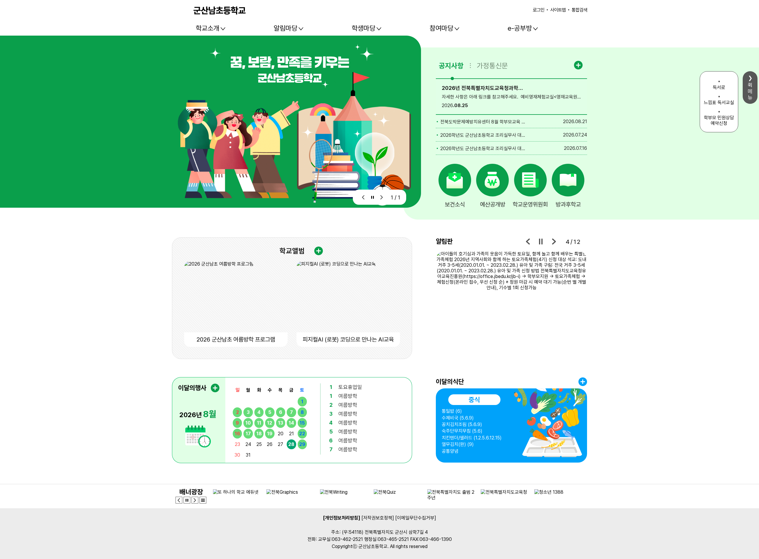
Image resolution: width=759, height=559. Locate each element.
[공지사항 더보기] (579, 65)
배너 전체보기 (203, 500)
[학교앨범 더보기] (318, 251)
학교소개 (207, 28)
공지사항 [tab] (451, 65)
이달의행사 (192, 388)
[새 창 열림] (511, 305)
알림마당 (285, 28)
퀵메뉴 (750, 91)
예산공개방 (492, 204)
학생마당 (363, 28)
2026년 (197, 414)
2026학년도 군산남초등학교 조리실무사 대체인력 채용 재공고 (483, 135)
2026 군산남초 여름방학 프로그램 (236, 339)
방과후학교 (568, 204)
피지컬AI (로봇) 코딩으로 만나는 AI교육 (348, 339)
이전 (363, 197)
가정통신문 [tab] (492, 65)
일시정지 (372, 197)
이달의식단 (450, 381)
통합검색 (579, 10)
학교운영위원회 (530, 204)
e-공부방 (520, 28)
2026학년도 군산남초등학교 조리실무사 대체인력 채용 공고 (483, 148)
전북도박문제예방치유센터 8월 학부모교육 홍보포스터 (483, 122)
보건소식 (455, 204)
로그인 (538, 10)
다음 (381, 197)
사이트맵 (558, 10)
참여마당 (441, 28)
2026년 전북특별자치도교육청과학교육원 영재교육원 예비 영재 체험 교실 (483, 88)
